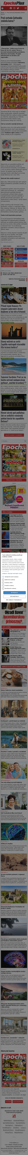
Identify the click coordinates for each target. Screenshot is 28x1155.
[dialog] (14, 577)
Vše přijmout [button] (14, 592)
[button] (14, 573)
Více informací (5, 571)
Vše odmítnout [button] (14, 596)
